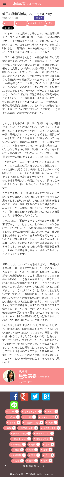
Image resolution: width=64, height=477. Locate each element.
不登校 (14, 422)
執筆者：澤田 (44, 438)
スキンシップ (49, 417)
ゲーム (52, 411)
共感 (52, 422)
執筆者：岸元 (36, 23)
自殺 (49, 455)
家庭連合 (18, 444)
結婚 (47, 449)
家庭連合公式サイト (35, 466)
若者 (18, 460)
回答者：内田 (29, 428)
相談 (33, 449)
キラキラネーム (32, 411)
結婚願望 (18, 455)
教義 (18, 449)
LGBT (13, 411)
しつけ (21, 23)
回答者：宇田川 (21, 433)
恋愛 (35, 444)
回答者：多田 (51, 428)
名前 (10, 428)
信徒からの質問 (34, 422)
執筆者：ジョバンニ (45, 433)
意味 (49, 444)
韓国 (47, 460)
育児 (51, 23)
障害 (33, 460)
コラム (39, 17)
